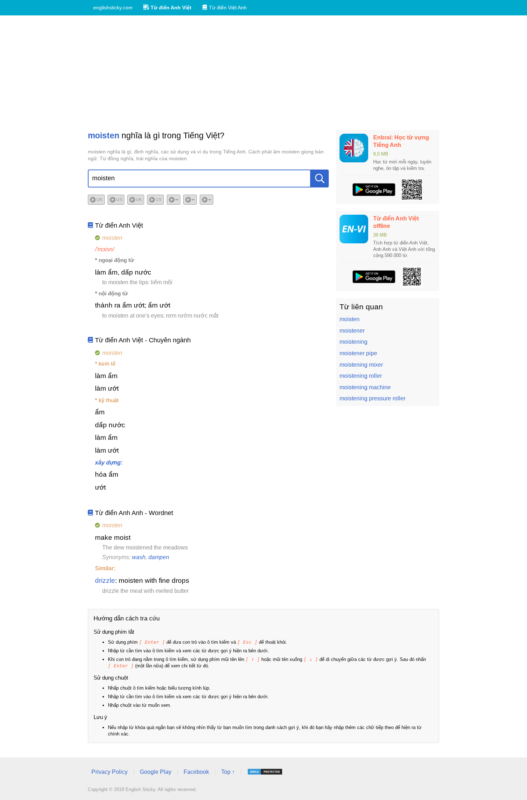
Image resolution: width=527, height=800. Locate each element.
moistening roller (361, 376)
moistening (353, 342)
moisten (350, 319)
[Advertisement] (263, 73)
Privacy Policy (109, 772)
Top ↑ (228, 772)
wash (139, 557)
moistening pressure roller (372, 398)
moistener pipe (358, 353)
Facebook (196, 772)
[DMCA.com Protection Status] (264, 772)
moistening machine (365, 387)
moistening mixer (361, 365)
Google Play (155, 772)
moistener (352, 331)
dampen (158, 557)
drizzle (105, 580)
